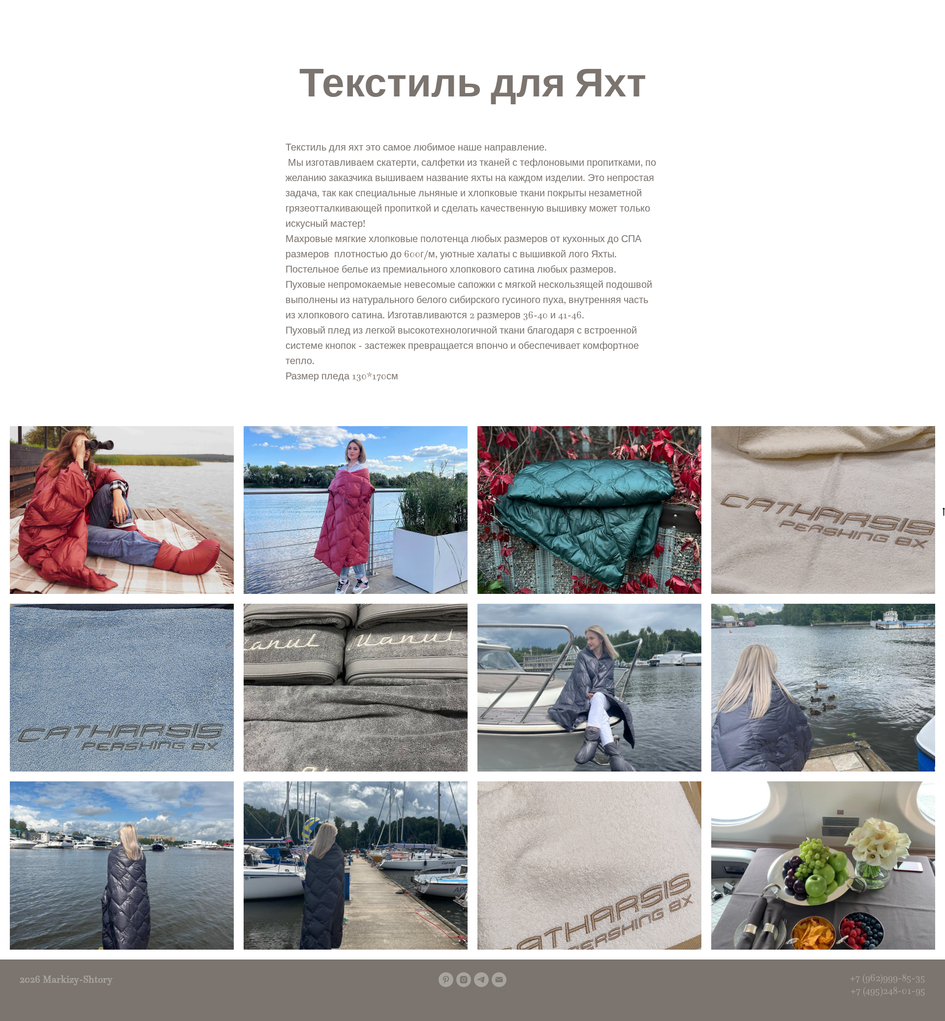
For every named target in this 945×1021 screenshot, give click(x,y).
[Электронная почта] (499, 979)
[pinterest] (446, 979)
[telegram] (481, 979)
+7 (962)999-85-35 (887, 977)
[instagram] (463, 979)
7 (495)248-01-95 (890, 990)
